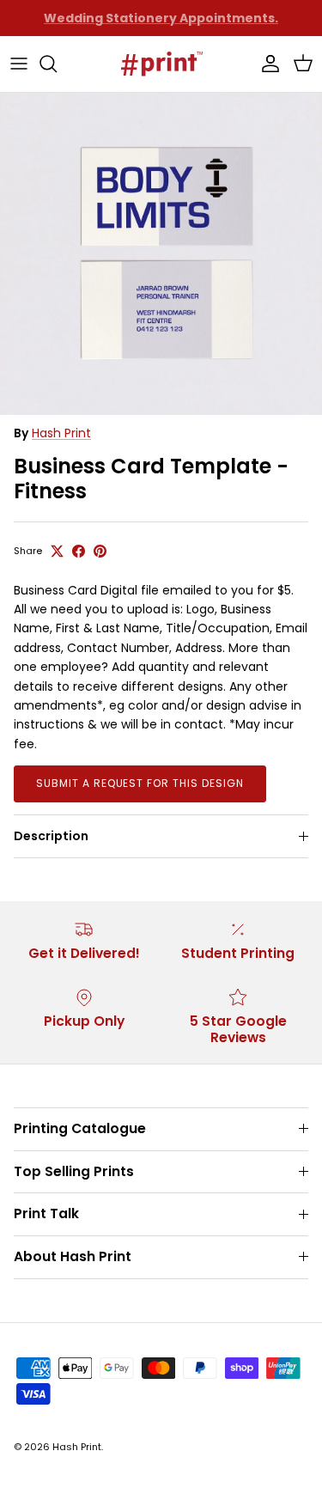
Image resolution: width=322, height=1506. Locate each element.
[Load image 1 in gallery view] (161, 254)
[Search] (57, 63)
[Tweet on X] (57, 551)
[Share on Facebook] (78, 551)
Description (51, 835)
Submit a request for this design (140, 783)
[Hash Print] (161, 64)
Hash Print (61, 433)
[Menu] (19, 63)
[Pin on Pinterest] (100, 551)
